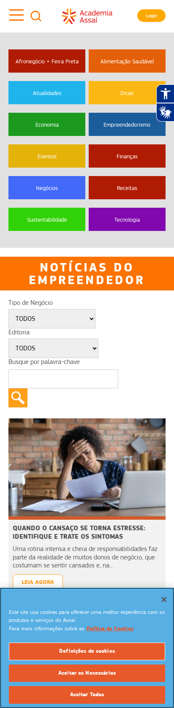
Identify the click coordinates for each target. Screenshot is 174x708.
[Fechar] (164, 599)
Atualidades (47, 93)
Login (151, 16)
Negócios (47, 187)
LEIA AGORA (38, 582)
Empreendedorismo (126, 124)
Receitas (127, 187)
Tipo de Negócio (30, 303)
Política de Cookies (110, 628)
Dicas (126, 93)
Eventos (47, 156)
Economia (47, 124)
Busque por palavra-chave (44, 362)
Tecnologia (127, 219)
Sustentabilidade (47, 219)
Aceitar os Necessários (87, 673)
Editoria (19, 332)
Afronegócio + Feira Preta (47, 61)
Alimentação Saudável (127, 61)
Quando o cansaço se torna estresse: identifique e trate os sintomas (79, 532)
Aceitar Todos (87, 694)
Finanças (127, 156)
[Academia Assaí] (87, 16)
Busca (36, 16)
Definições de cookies (87, 651)
